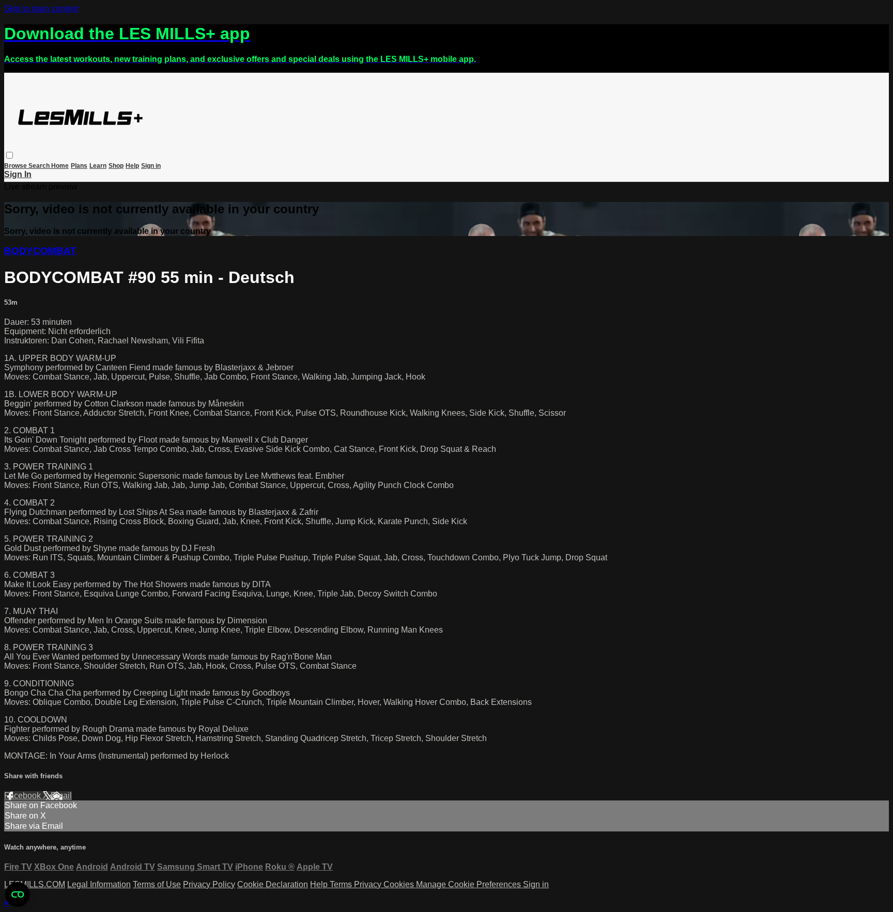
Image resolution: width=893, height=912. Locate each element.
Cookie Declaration (272, 884)
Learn (97, 165)
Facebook (23, 795)
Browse (16, 165)
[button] (9, 155)
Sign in (151, 165)
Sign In (18, 174)
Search (39, 165)
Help (132, 165)
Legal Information (99, 884)
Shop (116, 165)
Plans (79, 165)
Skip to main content (41, 8)
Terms (342, 884)
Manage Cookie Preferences (469, 884)
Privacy (368, 884)
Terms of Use (157, 884)
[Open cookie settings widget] (17, 894)
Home (60, 165)
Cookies (399, 884)
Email (61, 795)
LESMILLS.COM (34, 884)
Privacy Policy (209, 884)
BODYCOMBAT (40, 250)
